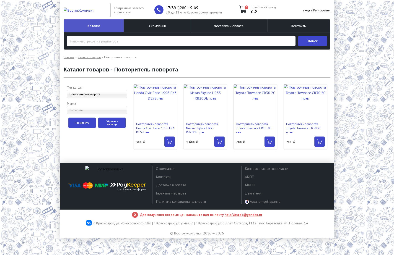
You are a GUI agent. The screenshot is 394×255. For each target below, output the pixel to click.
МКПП (250, 185)
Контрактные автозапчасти (266, 168)
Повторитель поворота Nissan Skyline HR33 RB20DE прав (202, 128)
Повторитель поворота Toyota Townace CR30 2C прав (303, 128)
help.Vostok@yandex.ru (243, 215)
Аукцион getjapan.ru (264, 201)
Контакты (298, 26)
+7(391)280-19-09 (182, 7)
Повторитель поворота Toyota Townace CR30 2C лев (253, 128)
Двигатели (253, 193)
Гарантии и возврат (171, 193)
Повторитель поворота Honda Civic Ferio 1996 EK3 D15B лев (155, 128)
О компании (157, 26)
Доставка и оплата (228, 26)
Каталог (93, 26)
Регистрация (321, 10)
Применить (82, 122)
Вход (306, 10)
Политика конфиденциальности (181, 201)
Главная (69, 57)
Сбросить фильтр (112, 123)
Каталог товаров (89, 57)
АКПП (249, 176)
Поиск (313, 41)
